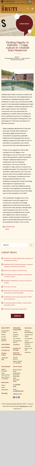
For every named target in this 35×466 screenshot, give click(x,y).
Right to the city (28, 349)
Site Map (4, 393)
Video (3, 387)
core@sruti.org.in (9, 1)
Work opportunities (5, 374)
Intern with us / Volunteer (5, 378)
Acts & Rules (20, 3)
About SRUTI (5, 328)
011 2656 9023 (16, 385)
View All (17, 316)
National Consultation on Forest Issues (15, 270)
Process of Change (17, 349)
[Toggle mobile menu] (33, 9)
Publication (4, 390)
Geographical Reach (17, 341)
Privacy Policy (3, 354)
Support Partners (4, 340)
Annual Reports (15, 358)
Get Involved (5, 366)
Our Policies (16, 338)
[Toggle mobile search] (28, 9)
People (3, 337)
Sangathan (16, 344)
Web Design (23, 406)
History (3, 335)
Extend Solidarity (4, 370)
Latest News (12, 3)
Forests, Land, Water (29, 335)
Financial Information (17, 353)
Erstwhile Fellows (15, 335)
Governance (28, 338)
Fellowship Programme (17, 329)
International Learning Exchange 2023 (15, 309)
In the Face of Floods (10, 287)
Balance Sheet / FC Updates (17, 362)
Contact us (5, 350)
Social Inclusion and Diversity (29, 342)
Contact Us (28, 3)
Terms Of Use (4, 358)
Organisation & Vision (5, 331)
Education (28, 346)
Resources (4, 3)
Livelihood (28, 352)
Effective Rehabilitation (29, 331)
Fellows (15, 332)
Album (3, 385)
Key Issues (28, 328)
